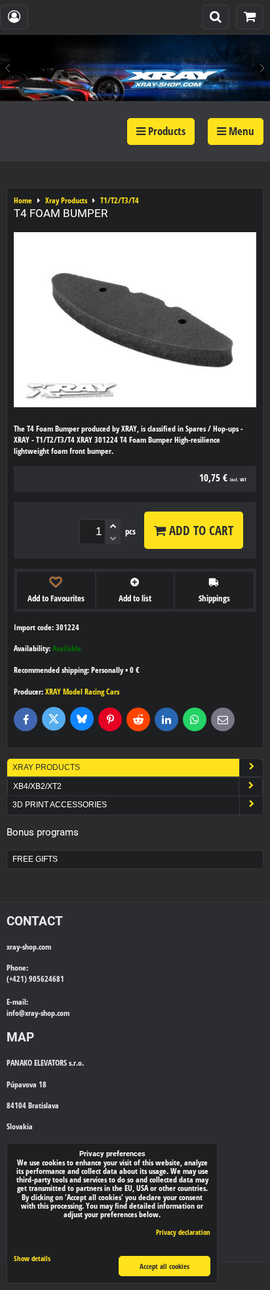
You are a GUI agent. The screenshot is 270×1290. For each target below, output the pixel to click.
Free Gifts (35, 859)
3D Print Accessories (59, 805)
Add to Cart (199, 530)
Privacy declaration (183, 1232)
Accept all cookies (164, 1266)
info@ (16, 1013)
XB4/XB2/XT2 (37, 786)
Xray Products (46, 767)
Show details (32, 1258)
